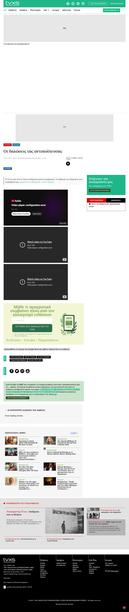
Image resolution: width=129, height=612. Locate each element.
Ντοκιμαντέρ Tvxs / (18, 511)
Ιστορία (55, 10)
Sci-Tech (43, 575)
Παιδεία (91, 571)
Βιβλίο (75, 569)
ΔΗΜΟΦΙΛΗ (116, 200)
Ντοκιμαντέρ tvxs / (14, 539)
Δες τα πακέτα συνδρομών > (17, 398)
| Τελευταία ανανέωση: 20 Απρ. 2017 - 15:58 (31, 158)
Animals (91, 563)
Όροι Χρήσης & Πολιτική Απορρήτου (16, 582)
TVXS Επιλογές (112, 571)
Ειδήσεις (13, 10)
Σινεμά (75, 563)
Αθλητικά (66, 10)
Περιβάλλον (44, 573)
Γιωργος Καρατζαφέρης (18, 360)
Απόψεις (23, 10)
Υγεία (42, 569)
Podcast (42, 577)
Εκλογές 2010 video (35, 360)
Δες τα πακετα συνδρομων (99, 190)
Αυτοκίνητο (93, 569)
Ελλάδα (42, 563)
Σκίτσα (77, 10)
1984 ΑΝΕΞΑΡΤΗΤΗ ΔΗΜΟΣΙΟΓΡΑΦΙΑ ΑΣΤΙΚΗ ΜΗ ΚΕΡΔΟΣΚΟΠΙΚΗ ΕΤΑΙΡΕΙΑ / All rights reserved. (67, 600)
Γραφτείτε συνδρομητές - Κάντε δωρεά (37, 182)
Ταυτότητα (7, 578)
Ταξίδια (91, 573)
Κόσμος (42, 565)
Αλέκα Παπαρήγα (16, 357)
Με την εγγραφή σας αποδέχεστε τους (33, 334)
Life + (46, 10)
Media (42, 567)
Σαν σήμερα (109, 563)
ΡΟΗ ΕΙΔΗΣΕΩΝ (110, 10)
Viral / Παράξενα (94, 567)
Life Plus (93, 560)
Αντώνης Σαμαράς (44, 357)
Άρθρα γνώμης (61, 563)
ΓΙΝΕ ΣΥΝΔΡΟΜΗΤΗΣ (98, 3)
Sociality (70, 604)
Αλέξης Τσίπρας (30, 357)
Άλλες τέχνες (77, 571)
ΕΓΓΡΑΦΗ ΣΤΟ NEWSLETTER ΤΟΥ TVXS (32, 328)
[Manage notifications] (124, 607)
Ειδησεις (7, 145)
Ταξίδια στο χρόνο (111, 565)
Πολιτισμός (35, 10)
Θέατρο (75, 565)
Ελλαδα (16, 145)
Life (90, 565)
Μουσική (76, 567)
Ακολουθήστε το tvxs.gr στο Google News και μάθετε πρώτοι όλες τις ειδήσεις (36, 349)
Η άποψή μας (60, 565)
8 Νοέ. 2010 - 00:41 (10, 158)
